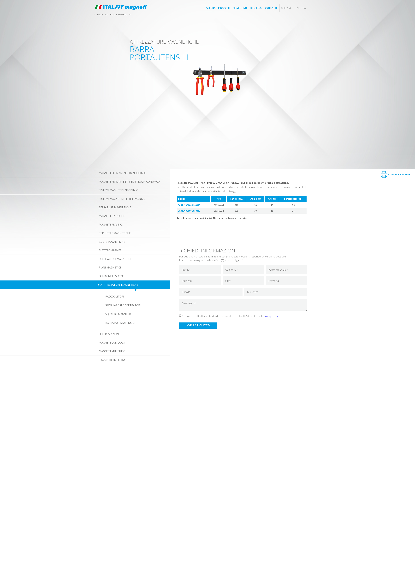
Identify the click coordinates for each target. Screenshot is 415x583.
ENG (298, 7)
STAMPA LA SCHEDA (399, 174)
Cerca (285, 7)
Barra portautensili (120, 323)
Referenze (256, 7)
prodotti (125, 14)
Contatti (271, 7)
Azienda (210, 7)
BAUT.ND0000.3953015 (189, 210)
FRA (304, 7)
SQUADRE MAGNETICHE (120, 314)
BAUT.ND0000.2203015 (189, 205)
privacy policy (271, 316)
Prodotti (224, 7)
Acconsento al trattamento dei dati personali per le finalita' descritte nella (230, 316)
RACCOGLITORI (114, 296)
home (113, 14)
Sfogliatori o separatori (123, 305)
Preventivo (240, 7)
